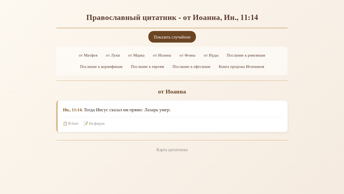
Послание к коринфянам (101, 66)
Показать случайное (172, 37)
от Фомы (187, 55)
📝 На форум (94, 123)
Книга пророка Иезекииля (241, 66)
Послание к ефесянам (191, 66)
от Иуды (211, 55)
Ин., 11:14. (73, 109)
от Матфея (88, 55)
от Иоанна (162, 55)
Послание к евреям (147, 66)
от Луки (113, 55)
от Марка (136, 55)
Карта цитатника (172, 149)
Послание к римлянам (246, 55)
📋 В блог (71, 123)
